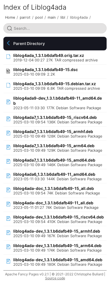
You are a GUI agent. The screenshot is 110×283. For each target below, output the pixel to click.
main (52, 17)
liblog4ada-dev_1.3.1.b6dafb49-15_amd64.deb (57, 259)
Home (10, 17)
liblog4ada (79, 17)
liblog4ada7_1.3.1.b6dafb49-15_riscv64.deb (55, 117)
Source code (55, 278)
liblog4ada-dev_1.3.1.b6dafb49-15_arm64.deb (57, 245)
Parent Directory (29, 43)
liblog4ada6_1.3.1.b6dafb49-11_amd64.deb (54, 174)
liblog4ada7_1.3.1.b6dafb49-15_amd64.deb (54, 160)
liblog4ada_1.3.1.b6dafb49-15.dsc (45, 69)
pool (39, 17)
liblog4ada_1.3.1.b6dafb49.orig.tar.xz (48, 55)
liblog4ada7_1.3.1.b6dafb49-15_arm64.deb (53, 145)
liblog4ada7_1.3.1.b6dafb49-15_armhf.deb (53, 131)
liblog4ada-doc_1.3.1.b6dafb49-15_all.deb (53, 188)
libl (62, 17)
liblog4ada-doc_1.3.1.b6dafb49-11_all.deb (53, 202)
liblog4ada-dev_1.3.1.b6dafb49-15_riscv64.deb (58, 217)
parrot (25, 17)
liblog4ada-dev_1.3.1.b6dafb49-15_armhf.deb (56, 231)
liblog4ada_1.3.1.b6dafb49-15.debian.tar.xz (54, 83)
